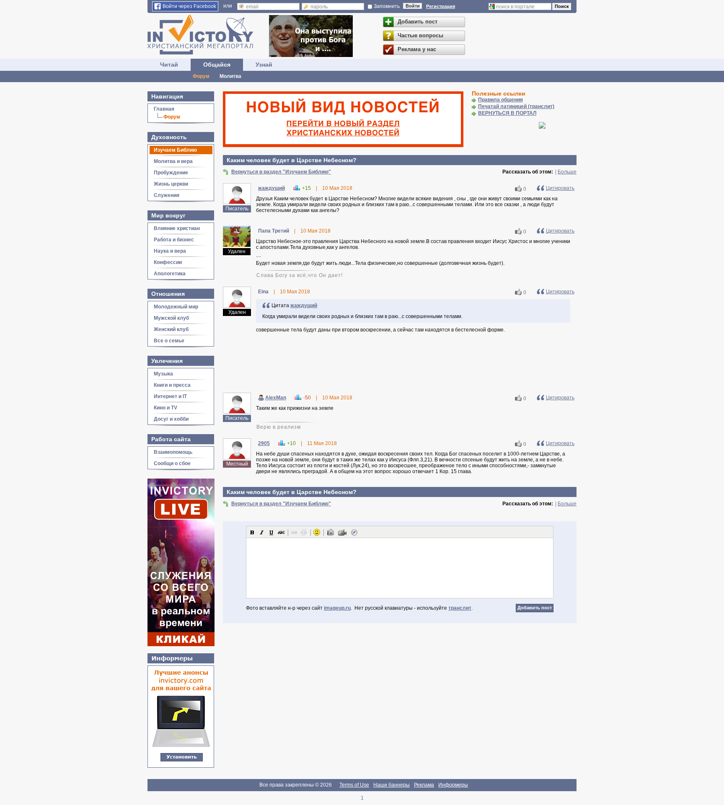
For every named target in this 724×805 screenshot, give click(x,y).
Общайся (216, 64)
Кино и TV (165, 408)
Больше (567, 172)
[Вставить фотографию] (330, 532)
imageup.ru (337, 608)
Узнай (264, 64)
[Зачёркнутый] (281, 532)
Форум (201, 76)
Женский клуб (171, 329)
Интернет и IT (170, 396)
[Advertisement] (399, 364)
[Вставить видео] (342, 532)
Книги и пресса (172, 385)
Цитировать (560, 188)
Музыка (163, 374)
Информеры (453, 785)
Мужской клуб (171, 318)
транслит (459, 608)
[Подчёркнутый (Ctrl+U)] (271, 532)
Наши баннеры (391, 785)
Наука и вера (170, 251)
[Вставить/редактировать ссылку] (294, 532)
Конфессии (168, 262)
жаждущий (271, 188)
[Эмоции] (316, 532)
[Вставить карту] (354, 532)
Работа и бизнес (174, 240)
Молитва (230, 76)
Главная (164, 109)
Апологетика (170, 274)
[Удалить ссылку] (303, 532)
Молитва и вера (173, 161)
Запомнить (387, 6)
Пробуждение (171, 173)
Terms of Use (354, 785)
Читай (169, 64)
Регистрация (440, 6)
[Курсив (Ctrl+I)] (261, 532)
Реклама (424, 785)
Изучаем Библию (175, 150)
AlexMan (275, 398)
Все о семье (169, 341)
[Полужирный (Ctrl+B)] (252, 532)
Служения (166, 195)
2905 (264, 443)
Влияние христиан (177, 228)
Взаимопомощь (173, 452)
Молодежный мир (176, 307)
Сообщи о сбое (172, 463)
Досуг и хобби (171, 419)
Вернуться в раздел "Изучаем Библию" (281, 172)
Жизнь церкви (171, 184)
